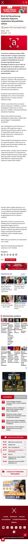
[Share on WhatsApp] (13, 255)
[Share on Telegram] (8, 255)
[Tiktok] (24, 527)
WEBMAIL (14, 522)
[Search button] (23, 2)
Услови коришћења (20, 519)
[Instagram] (12, 527)
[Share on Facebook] (5, 255)
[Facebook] (7, 527)
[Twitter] (16, 527)
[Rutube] (20, 527)
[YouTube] (3, 527)
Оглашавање (6, 519)
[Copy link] (2, 255)
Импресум (13, 516)
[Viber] (14, 532)
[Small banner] (14, 382)
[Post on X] (10, 255)
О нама (5, 516)
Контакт (22, 516)
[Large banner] (14, 9)
